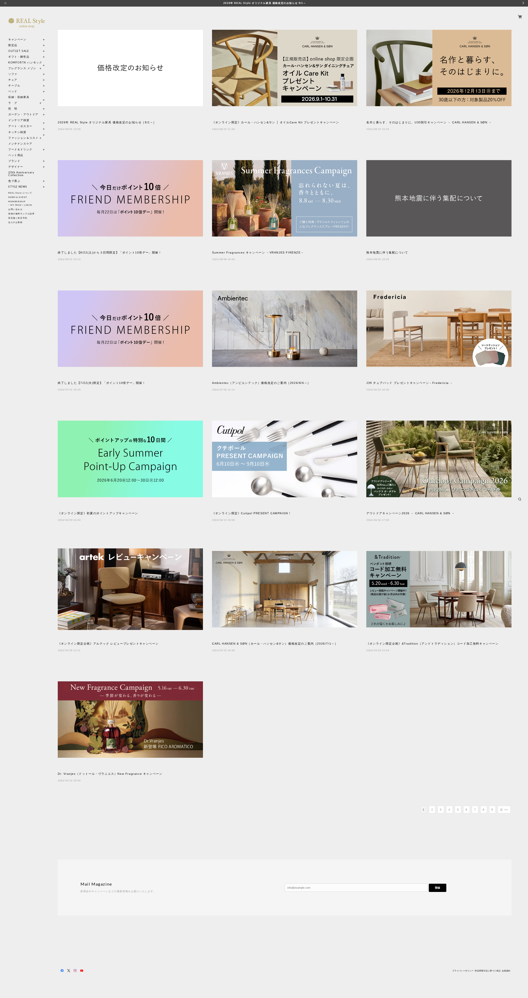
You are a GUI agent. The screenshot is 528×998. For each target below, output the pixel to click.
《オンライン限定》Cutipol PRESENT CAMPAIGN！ (251, 513)
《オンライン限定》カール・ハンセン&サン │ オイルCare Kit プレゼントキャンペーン (275, 122)
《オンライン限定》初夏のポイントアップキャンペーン (98, 513)
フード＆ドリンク (20, 149)
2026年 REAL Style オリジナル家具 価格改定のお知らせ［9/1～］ (107, 122)
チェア (14, 79)
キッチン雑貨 (26, 132)
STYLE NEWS (17, 186)
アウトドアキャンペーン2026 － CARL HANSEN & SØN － (410, 513)
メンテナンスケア (20, 143)
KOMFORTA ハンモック (25, 62)
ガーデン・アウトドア (23, 114)
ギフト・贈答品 (18, 56)
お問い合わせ (15, 209)
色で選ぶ (14, 181)
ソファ (20, 74)
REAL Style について (20, 193)
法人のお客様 (15, 222)
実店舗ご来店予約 (17, 218)
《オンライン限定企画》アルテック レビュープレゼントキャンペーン (108, 643)
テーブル (14, 85)
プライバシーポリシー (463, 971)
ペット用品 (15, 155)
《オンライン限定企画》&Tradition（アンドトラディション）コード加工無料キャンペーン (432, 643)
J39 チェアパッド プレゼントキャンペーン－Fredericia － (409, 382)
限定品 (12, 45)
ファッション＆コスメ (23, 138)
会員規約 (506, 971)
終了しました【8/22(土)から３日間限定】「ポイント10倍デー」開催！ (110, 252)
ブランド (14, 161)
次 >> (504, 809)
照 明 (12, 108)
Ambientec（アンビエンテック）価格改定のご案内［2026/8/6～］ (261, 382)
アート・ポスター (26, 126)
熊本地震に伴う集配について (387, 252)
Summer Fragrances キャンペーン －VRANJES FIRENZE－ (258, 252)
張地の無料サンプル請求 (21, 213)
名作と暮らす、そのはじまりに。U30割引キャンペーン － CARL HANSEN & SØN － (429, 122)
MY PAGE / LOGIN (21, 205)
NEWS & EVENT (17, 197)
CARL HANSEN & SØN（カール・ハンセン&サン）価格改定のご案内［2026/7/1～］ (275, 643)
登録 (437, 887)
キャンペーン (17, 39)
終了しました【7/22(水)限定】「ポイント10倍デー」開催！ (102, 382)
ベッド (12, 91)
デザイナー (15, 166)
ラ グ (12, 103)
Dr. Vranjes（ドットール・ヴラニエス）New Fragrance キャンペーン (110, 773)
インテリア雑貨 (26, 120)
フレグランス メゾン (22, 68)
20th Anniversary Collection (21, 173)
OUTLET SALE (18, 51)
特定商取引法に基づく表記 (488, 971)
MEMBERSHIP (17, 201)
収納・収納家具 (26, 97)
